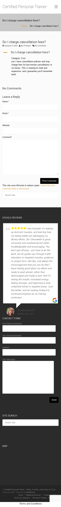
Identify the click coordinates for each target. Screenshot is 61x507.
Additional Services (33, 495)
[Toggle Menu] (56, 7)
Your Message (8, 359)
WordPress (30, 492)
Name (5, 101)
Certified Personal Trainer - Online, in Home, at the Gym (26, 489)
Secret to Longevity (22, 498)
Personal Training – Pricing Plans (46, 498)
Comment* (7, 137)
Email (5, 113)
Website (6, 125)
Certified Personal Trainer (24, 6)
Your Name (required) (12, 324)
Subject (5, 347)
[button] (30, 52)
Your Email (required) (11, 335)
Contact (47, 495)
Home (24, 26)
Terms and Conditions (30, 503)
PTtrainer (27, 46)
